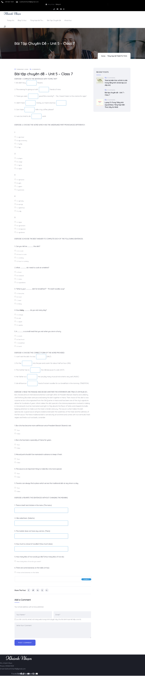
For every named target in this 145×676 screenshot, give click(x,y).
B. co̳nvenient (21, 226)
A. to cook (20, 251)
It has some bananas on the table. (28, 572)
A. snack (19, 336)
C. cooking (20, 258)
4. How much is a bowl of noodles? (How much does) (33, 544)
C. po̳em (19, 186)
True (18, 430)
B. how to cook (21, 254)
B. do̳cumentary (22, 140)
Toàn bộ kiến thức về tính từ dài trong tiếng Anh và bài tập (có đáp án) (116, 82)
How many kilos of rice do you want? (29, 561)
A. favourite (20, 293)
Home (103, 56)
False (18, 434)
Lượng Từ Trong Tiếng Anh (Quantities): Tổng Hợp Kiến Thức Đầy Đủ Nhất (115, 104)
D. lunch (19, 346)
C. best (19, 300)
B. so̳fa (19, 183)
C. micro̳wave (21, 229)
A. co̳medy (20, 201)
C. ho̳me (19, 165)
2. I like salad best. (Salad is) (24, 518)
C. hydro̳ (19, 144)
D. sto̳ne (19, 168)
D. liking (19, 304)
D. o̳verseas (20, 190)
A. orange (20, 315)
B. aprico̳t (20, 204)
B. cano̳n (19, 162)
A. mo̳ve (19, 222)
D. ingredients (21, 282)
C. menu (19, 279)
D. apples (20, 325)
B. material (20, 276)
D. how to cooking (23, 261)
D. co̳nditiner (21, 232)
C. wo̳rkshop (21, 208)
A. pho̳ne (19, 158)
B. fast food (20, 339)
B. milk (19, 318)
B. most (19, 297)
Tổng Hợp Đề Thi (113, 56)
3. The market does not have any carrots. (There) (32, 531)
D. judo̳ (19, 211)
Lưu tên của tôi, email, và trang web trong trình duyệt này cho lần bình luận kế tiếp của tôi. (48, 619)
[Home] (12, 13)
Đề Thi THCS (123, 56)
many (22, 310)
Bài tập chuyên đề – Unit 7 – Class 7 (115, 94)
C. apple (19, 322)
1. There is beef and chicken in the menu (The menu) (33, 505)
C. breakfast (21, 343)
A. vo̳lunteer (20, 137)
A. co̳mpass (20, 180)
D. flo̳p (19, 147)
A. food (19, 272)
